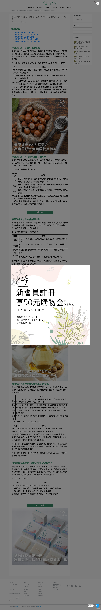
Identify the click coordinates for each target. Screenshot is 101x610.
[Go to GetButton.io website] (97, 608)
